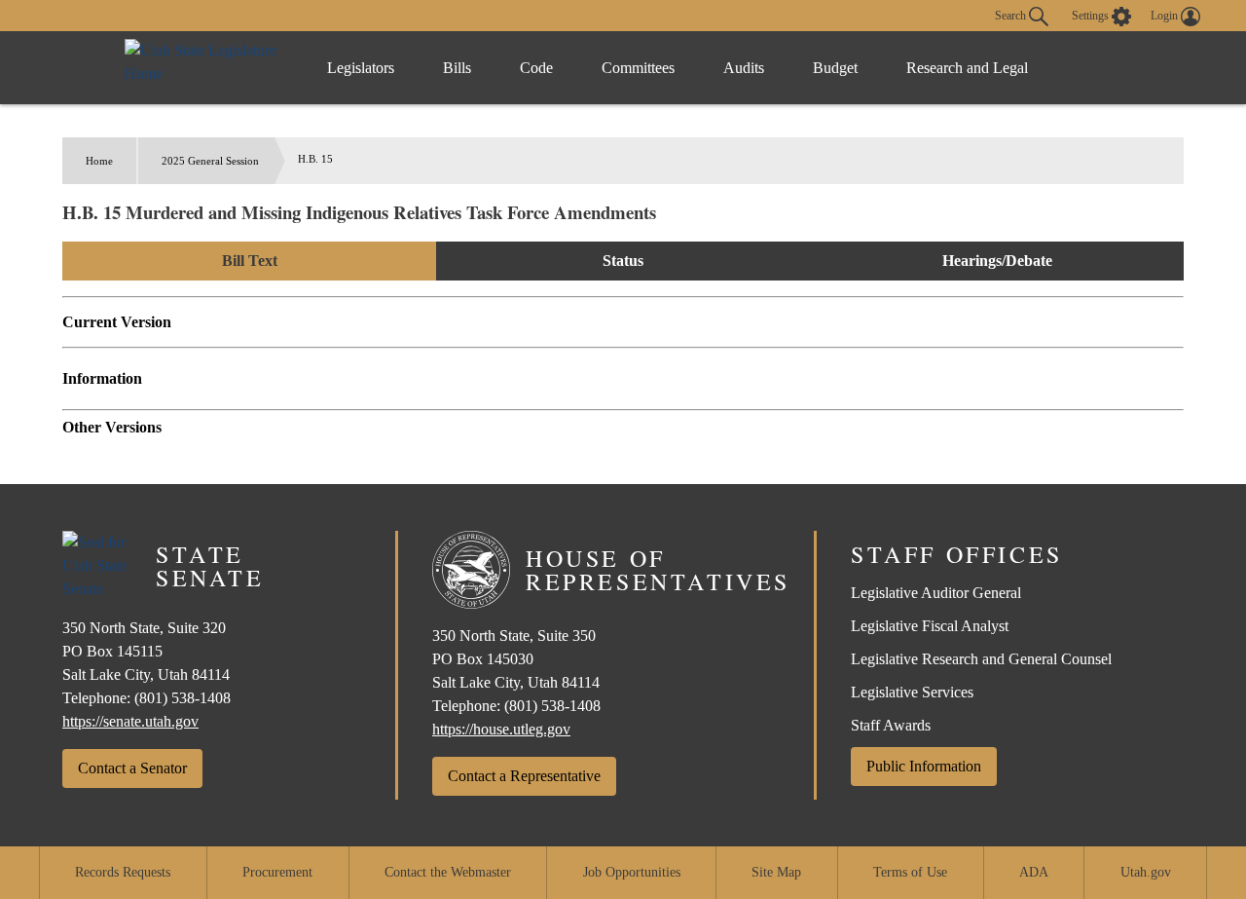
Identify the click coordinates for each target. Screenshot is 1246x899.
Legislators (360, 67)
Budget (835, 67)
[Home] (206, 67)
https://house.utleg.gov (501, 729)
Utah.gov (1145, 872)
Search (1012, 14)
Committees (638, 67)
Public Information (923, 766)
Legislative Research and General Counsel (981, 659)
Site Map (776, 872)
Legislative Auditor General (936, 592)
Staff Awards (891, 725)
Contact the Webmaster (448, 872)
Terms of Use (910, 872)
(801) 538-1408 (182, 698)
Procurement (277, 872)
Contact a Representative (524, 776)
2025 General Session (210, 161)
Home (99, 161)
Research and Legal (967, 67)
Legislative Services (912, 692)
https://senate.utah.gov (130, 721)
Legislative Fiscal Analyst (929, 626)
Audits (743, 67)
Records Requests (122, 872)
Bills (457, 67)
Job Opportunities (631, 872)
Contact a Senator (132, 768)
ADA (1033, 872)
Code (536, 67)
